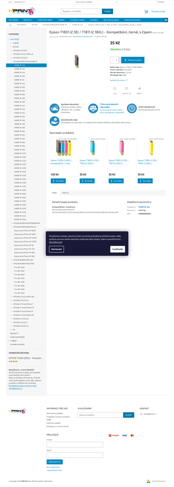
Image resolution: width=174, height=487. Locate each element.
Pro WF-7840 (19, 293)
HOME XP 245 (19, 102)
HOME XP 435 (19, 138)
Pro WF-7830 (19, 289)
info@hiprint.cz (150, 414)
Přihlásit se (55, 462)
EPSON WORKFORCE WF (23, 260)
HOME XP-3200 (20, 182)
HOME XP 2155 (20, 164)
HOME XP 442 (19, 146)
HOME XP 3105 (20, 175)
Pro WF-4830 (19, 285)
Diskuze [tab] (65, 192)
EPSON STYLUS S (21, 50)
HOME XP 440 (19, 142)
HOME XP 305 (19, 87)
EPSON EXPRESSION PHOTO (25, 227)
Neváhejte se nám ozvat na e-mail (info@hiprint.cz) (22, 387)
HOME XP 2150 (20, 160)
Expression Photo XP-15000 (25, 238)
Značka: (101, 36)
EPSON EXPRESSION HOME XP (26, 61)
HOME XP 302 (19, 83)
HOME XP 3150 (20, 179)
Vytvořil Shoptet (158, 481)
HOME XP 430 (19, 131)
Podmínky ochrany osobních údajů (58, 418)
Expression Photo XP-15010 (25, 241)
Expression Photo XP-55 (24, 245)
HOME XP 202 (19, 72)
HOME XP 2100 (20, 153)
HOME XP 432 (19, 135)
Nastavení (56, 249)
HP (14, 329)
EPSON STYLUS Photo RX (24, 315)
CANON (16, 43)
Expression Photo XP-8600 (25, 234)
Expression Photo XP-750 (24, 249)
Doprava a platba (54, 423)
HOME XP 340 (19, 120)
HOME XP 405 (19, 94)
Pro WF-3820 (19, 267)
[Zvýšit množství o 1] (119, 58)
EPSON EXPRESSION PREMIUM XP (27, 223)
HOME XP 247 (19, 105)
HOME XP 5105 (20, 212)
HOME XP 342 (19, 124)
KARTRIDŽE (14, 39)
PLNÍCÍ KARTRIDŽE (17, 337)
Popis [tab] (54, 192)
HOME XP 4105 (20, 194)
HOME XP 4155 (20, 201)
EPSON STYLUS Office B (23, 54)
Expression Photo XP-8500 (25, 230)
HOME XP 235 (19, 69)
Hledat (107, 11)
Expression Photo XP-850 (24, 252)
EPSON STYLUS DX (21, 318)
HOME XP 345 (19, 127)
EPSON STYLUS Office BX (24, 296)
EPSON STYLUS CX (21, 326)
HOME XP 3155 (20, 186)
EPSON (16, 47)
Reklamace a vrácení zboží (57, 426)
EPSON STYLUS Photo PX (24, 307)
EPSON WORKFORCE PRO (24, 263)
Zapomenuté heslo (54, 470)
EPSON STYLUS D (21, 58)
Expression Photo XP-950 (24, 256)
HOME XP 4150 (20, 197)
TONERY (13, 341)
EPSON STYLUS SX (21, 300)
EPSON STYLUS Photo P (23, 304)
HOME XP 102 (19, 65)
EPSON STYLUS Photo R (23, 311)
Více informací (55, 242)
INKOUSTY (14, 333)
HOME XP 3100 (20, 171)
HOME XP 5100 (20, 208)
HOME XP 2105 (20, 157)
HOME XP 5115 (20, 216)
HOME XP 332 (19, 113)
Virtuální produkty (17, 344)
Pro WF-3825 (19, 271)
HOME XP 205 (19, 76)
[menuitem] (13, 20)
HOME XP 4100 (20, 190)
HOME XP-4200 (20, 205)
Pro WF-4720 (19, 278)
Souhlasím (117, 249)
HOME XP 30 (19, 80)
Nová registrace (53, 467)
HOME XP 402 (19, 91)
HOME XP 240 (19, 98)
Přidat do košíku (135, 60)
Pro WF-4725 (19, 282)
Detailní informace (117, 80)
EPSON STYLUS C (21, 322)
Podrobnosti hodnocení (82, 36)
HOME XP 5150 (20, 219)
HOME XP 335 (19, 116)
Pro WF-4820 (19, 274)
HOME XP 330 (19, 109)
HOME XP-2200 (20, 168)
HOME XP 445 (19, 149)
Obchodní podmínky (84, 2)
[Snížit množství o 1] (119, 61)
